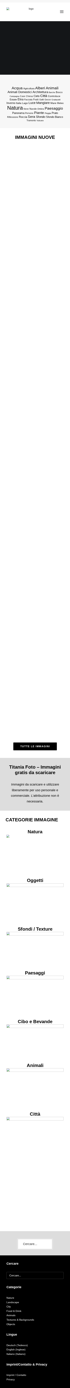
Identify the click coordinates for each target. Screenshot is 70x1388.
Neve (26, 109)
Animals (10, 1315)
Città (43, 96)
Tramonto (31, 120)
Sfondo (40, 117)
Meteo (60, 103)
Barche (52, 92)
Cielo (36, 96)
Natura (15, 108)
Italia (18, 103)
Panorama (18, 112)
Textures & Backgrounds (20, 1319)
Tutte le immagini (35, 746)
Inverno (10, 103)
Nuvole (33, 108)
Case (22, 96)
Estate (13, 99)
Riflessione (12, 117)
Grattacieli (56, 100)
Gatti (41, 99)
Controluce (54, 96)
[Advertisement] (35, 1190)
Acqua (17, 88)
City (8, 1306)
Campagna (14, 96)
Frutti (36, 99)
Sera (31, 117)
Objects (10, 1324)
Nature (10, 1297)
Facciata (28, 99)
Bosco (59, 92)
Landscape (12, 1302)
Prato (55, 112)
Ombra (40, 109)
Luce (32, 103)
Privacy (10, 1379)
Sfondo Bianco (54, 116)
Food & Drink (13, 1311)
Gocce (48, 99)
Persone (29, 113)
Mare (53, 103)
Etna (21, 99)
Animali (52, 88)
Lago (25, 103)
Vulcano (40, 120)
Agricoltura (28, 88)
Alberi (40, 88)
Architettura (40, 92)
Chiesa (29, 96)
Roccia (23, 117)
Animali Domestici (20, 92)
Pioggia (48, 113)
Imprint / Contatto (16, 1375)
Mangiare (43, 103)
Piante (39, 113)
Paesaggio (54, 108)
